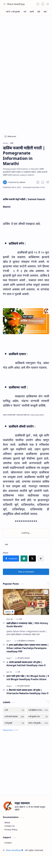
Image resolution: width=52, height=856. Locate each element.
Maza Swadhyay (16, 4)
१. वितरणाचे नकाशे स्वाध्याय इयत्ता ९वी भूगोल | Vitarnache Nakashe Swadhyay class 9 (27, 691)
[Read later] (38, 182)
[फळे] (45, 12)
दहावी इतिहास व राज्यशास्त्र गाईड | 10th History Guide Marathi (27, 625)
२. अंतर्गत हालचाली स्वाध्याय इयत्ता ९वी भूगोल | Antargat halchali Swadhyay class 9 (25, 664)
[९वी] (25, 12)
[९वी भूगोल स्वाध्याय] (23, 658)
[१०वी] (20, 619)
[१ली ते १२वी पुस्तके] (13, 12)
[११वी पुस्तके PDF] (38, 716)
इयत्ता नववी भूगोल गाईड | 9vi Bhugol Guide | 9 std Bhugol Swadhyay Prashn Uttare (27, 677)
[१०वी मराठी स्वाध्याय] (14, 716)
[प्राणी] (32, 12)
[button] (4, 4)
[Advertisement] (26, 44)
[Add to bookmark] (46, 592)
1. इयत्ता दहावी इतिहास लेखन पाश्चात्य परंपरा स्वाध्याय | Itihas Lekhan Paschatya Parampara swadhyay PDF (27, 648)
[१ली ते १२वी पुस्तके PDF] (38, 723)
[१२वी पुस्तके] (14, 723)
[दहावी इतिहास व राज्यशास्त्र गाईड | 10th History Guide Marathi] (26, 602)
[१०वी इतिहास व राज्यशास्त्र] (26, 640)
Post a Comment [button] (26, 571)
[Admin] (16, 182)
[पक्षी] (39, 12)
